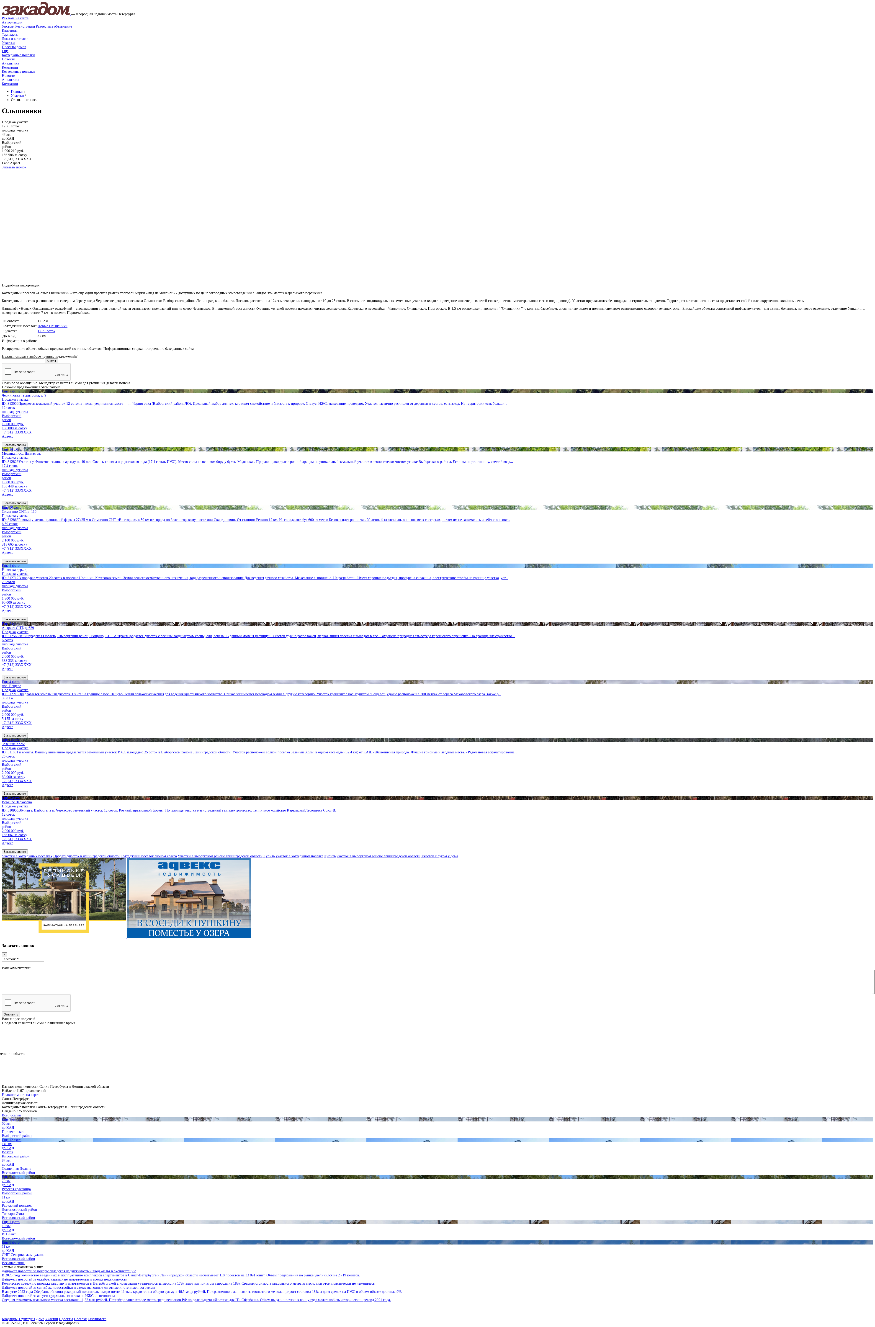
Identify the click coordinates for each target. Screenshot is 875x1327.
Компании (10, 67)
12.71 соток (46, 331)
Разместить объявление (54, 26)
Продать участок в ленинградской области (86, 856)
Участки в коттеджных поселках (27, 856)
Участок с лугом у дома (439, 856)
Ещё (5, 51)
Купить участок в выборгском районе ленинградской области (372, 856)
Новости (8, 59)
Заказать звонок (14, 167)
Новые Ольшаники (52, 326)
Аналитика (10, 63)
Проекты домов (14, 47)
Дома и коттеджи (15, 39)
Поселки (80, 1319)
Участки (8, 43)
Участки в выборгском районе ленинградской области (220, 856)
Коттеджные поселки (18, 55)
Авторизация (12, 22)
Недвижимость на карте (20, 1095)
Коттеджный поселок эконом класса (149, 856)
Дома (40, 1319)
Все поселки (11, 1115)
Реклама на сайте (15, 18)
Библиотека (97, 1319)
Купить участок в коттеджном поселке (293, 856)
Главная (17, 91)
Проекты (66, 1319)
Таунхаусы (10, 34)
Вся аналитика (13, 1263)
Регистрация (18, 26)
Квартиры (10, 30)
